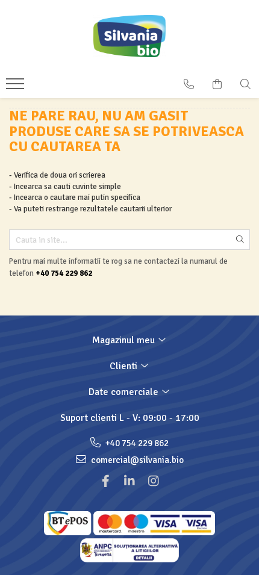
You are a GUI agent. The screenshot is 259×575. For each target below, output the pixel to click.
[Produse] (16, 87)
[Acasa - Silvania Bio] (129, 36)
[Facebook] (105, 481)
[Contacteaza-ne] (188, 84)
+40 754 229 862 (136, 443)
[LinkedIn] (129, 481)
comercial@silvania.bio (136, 460)
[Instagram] (154, 481)
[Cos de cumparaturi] (217, 84)
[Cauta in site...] (245, 84)
